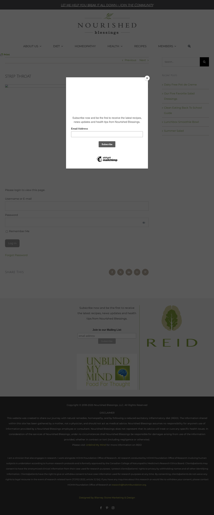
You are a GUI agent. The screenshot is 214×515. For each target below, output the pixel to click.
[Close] (147, 78)
